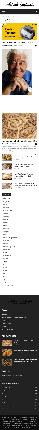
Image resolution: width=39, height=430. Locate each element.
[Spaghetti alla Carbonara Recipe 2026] (19, 126)
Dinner (5, 223)
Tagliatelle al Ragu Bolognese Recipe (25, 350)
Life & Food (7, 250)
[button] (3, 11)
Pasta (5, 265)
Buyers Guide (7, 211)
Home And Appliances (10, 238)
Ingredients (6, 241)
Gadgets (6, 232)
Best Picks (6, 199)
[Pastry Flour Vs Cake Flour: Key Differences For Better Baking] (7, 176)
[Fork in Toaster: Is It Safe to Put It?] (19, 31)
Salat (4, 276)
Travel (5, 282)
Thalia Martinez (7, 45)
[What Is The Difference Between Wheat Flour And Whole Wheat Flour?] (7, 186)
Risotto (5, 273)
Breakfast (6, 208)
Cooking (5, 217)
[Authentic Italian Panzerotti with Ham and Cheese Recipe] (7, 166)
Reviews (5, 270)
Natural (5, 259)
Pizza (5, 268)
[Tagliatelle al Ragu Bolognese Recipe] (7, 352)
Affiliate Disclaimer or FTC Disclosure (14, 317)
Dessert (5, 220)
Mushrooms (7, 256)
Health (5, 235)
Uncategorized (8, 285)
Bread (5, 205)
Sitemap (4, 326)
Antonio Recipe (6, 143)
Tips (4, 279)
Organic (5, 262)
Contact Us (5, 320)
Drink (5, 226)
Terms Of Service (7, 329)
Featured (6, 229)
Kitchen (5, 244)
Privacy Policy (6, 323)
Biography (6, 202)
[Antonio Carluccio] (19, 4)
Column (5, 214)
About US (5, 314)
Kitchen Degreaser (9, 247)
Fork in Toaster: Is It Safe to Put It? (18, 43)
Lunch (5, 253)
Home (4, 16)
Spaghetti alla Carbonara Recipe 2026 (19, 141)
